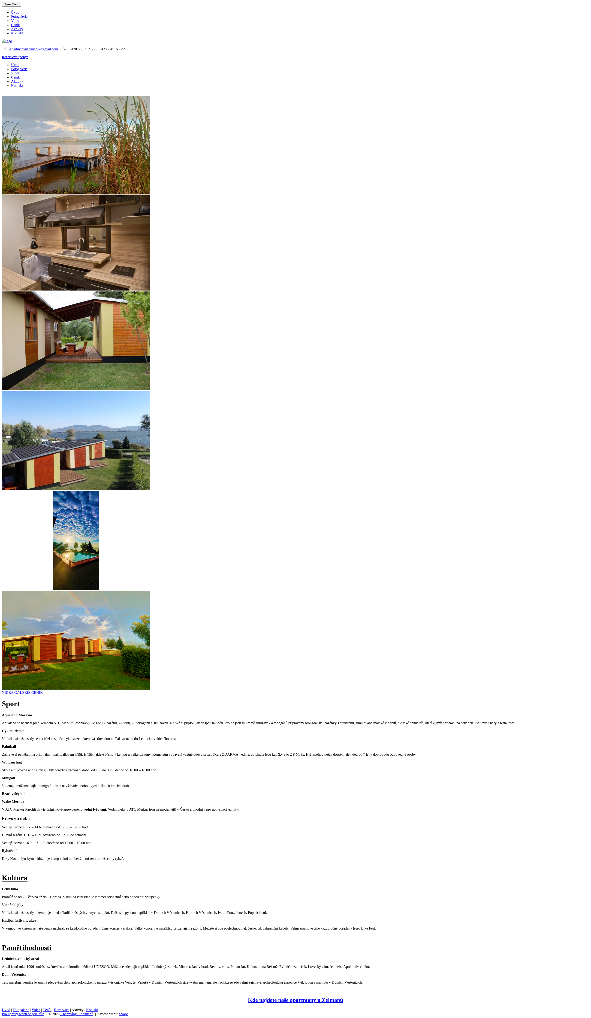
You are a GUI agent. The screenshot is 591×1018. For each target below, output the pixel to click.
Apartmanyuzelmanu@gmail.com (33, 49)
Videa (15, 21)
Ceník (15, 25)
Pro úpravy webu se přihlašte (23, 1014)
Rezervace (61, 1010)
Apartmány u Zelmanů (76, 1014)
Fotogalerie (19, 16)
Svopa (123, 1014)
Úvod (15, 12)
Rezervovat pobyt (15, 57)
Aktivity (17, 29)
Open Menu (11, 4)
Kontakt (17, 33)
